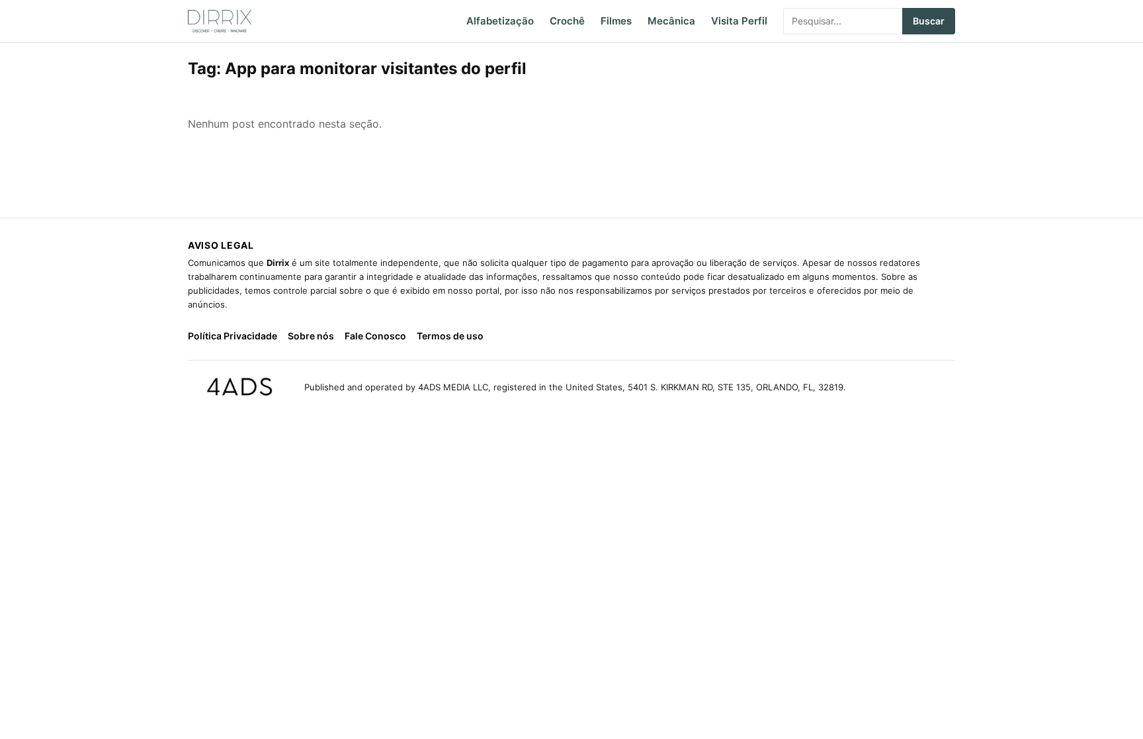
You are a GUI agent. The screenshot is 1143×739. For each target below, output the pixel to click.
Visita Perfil (739, 21)
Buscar (929, 20)
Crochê (567, 21)
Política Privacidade (232, 335)
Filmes (616, 21)
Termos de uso (450, 335)
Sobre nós (311, 335)
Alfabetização (500, 21)
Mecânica (671, 21)
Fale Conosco (375, 335)
